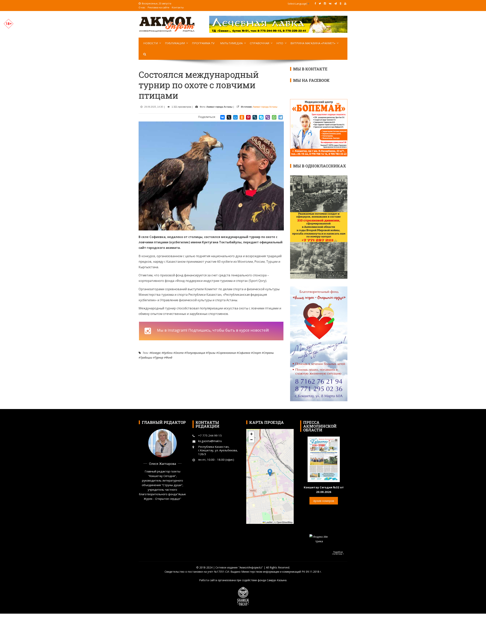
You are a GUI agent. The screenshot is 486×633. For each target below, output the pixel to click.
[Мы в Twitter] (320, 3)
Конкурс (156, 353)
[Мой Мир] (235, 117)
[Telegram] (280, 117)
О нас (142, 7)
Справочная (259, 43)
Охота (179, 353)
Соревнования (227, 353)
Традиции (146, 357)
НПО (279, 43)
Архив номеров (323, 501)
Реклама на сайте (158, 7)
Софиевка (244, 353)
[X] (229, 117)
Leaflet (268, 522)
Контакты (178, 7)
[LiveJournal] (254, 117)
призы (211, 353)
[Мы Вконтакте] (330, 3)
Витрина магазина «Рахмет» (312, 43)
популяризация (195, 353)
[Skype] (261, 117)
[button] (269, 472)
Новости (150, 43)
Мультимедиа (231, 43)
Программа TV (203, 43)
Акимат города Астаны (265, 107)
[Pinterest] (248, 117)
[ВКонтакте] (222, 117)
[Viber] (267, 117)
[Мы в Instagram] (325, 3)
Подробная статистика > (338, 553)
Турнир (159, 357)
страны (269, 353)
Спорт (257, 353)
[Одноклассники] (242, 117)
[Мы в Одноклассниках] (340, 3)
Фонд (169, 357)
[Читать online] (324, 459)
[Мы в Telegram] (335, 3)
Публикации (175, 43)
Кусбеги (168, 353)
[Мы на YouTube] (345, 3)
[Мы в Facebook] (315, 3)
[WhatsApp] (274, 117)
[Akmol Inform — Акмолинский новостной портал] (167, 24)
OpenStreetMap (284, 522)
